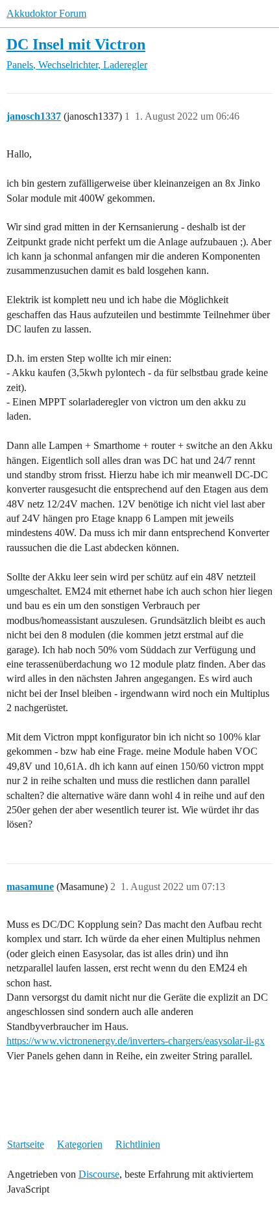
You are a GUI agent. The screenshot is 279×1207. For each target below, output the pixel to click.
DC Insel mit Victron (75, 44)
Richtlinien (137, 1144)
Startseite (25, 1144)
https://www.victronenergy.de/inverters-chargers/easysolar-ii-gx (135, 1040)
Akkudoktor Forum (46, 13)
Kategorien (80, 1144)
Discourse (99, 1174)
